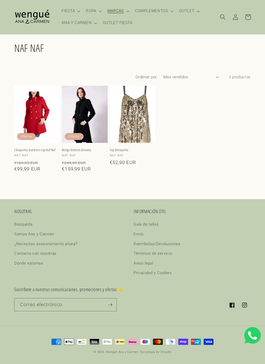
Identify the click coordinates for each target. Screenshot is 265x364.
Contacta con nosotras (35, 253)
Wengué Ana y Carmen (122, 352)
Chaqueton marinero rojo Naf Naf (35, 150)
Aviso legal (143, 263)
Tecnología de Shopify (155, 352)
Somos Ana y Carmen (34, 234)
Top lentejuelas (119, 150)
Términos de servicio (153, 253)
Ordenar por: (147, 77)
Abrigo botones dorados (76, 150)
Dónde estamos (28, 263)
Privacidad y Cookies (153, 272)
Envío (138, 234)
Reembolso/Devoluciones (157, 244)
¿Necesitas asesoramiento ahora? (45, 244)
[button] (70, 11)
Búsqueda (23, 224)
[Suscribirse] (110, 305)
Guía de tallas (146, 224)
